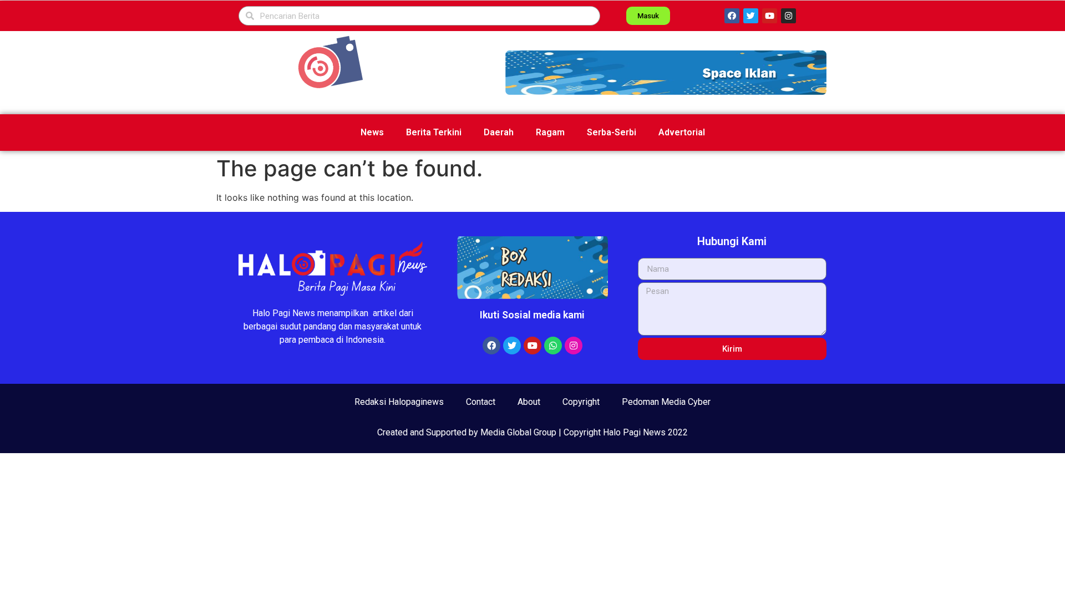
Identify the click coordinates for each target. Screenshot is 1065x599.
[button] (665, 72)
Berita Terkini (434, 132)
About (529, 402)
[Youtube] (769, 15)
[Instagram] (788, 15)
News (372, 132)
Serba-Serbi (611, 132)
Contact (480, 402)
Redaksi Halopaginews (399, 402)
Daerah (499, 132)
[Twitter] (750, 15)
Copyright (581, 402)
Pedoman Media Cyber (666, 402)
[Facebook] (731, 15)
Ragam (550, 132)
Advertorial (681, 132)
